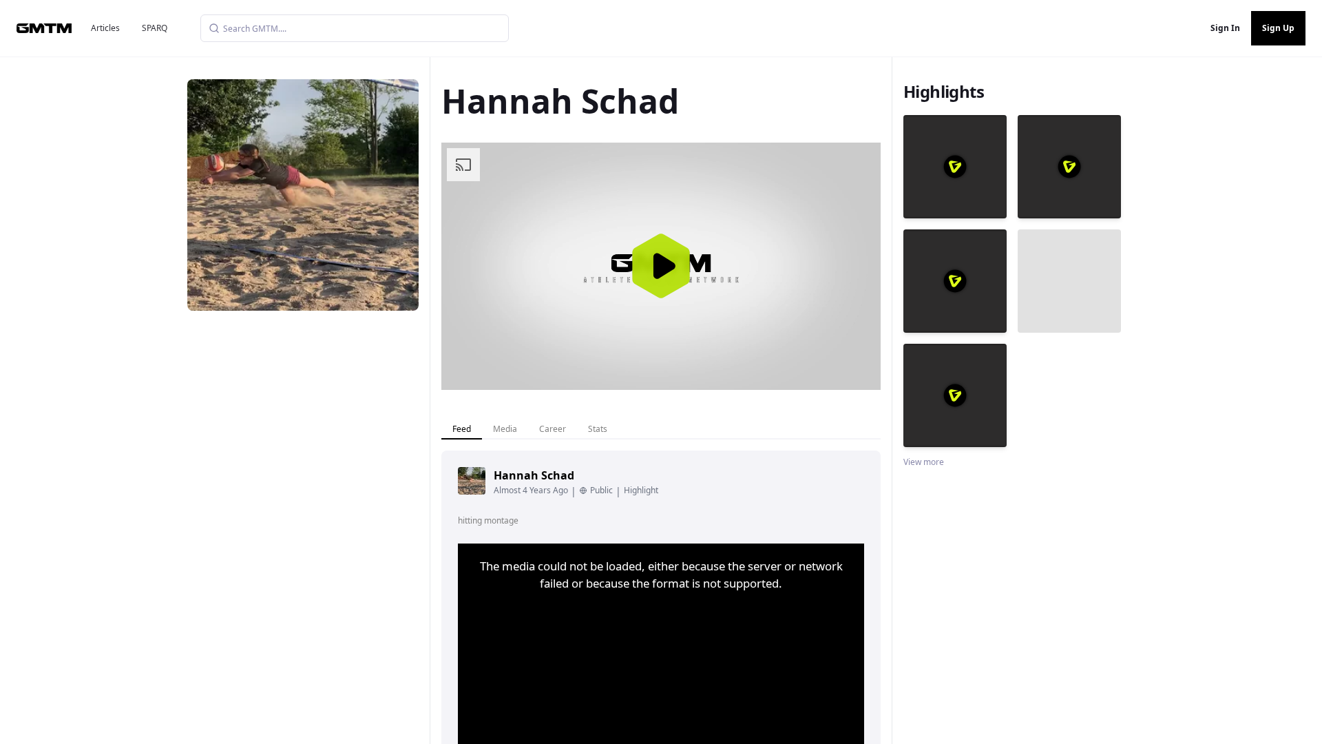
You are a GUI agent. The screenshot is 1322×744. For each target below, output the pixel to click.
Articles (105, 28)
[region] (661, 266)
